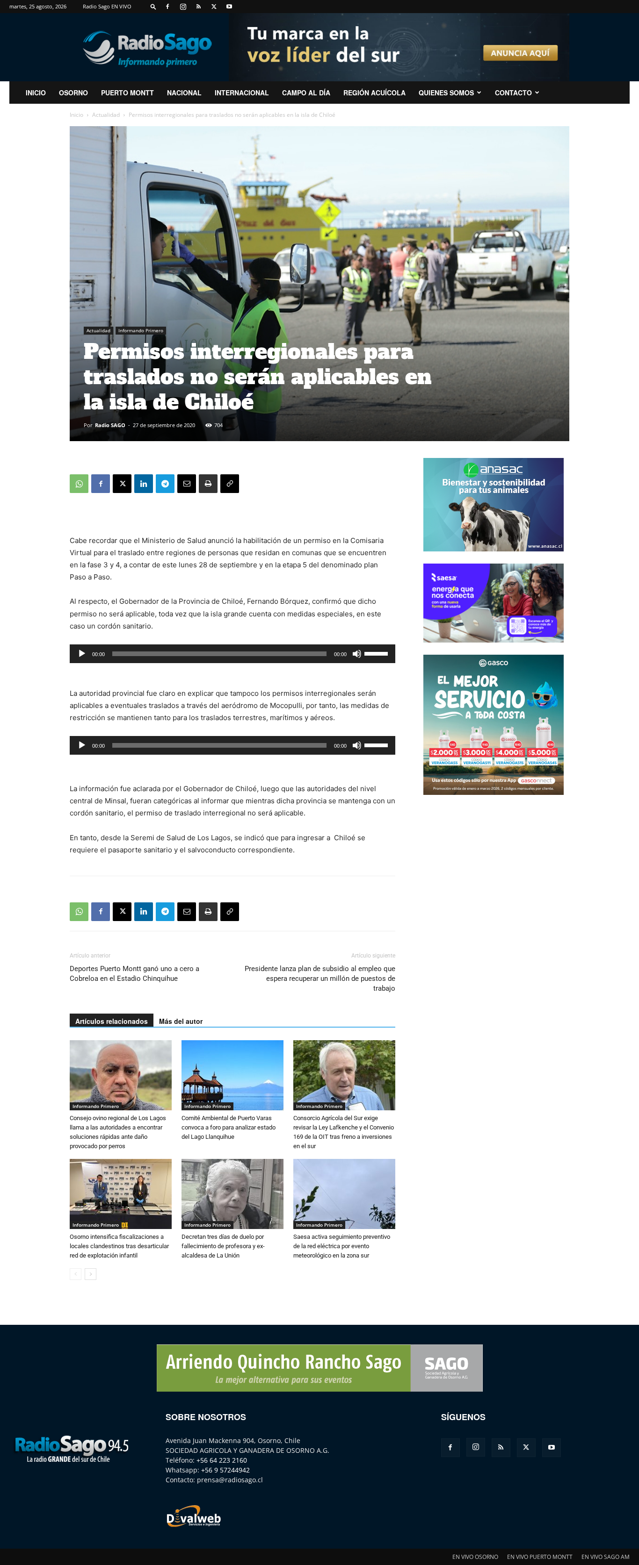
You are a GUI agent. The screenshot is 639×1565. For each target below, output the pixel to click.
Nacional (184, 92)
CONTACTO (513, 92)
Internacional (242, 92)
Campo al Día (306, 92)
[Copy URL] (229, 483)
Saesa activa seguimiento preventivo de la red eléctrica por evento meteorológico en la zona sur (341, 1246)
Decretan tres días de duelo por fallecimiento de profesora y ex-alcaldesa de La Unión (223, 1246)
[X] (214, 6)
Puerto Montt (127, 92)
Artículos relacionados (111, 1021)
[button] (153, 6)
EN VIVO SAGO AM (605, 1557)
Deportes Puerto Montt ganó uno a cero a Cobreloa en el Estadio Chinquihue (134, 974)
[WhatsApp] (79, 483)
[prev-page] (75, 1274)
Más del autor (181, 1021)
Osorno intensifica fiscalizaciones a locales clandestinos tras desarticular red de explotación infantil (119, 1246)
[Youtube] (229, 6)
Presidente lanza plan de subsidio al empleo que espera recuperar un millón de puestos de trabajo (320, 979)
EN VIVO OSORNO (475, 1557)
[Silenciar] (357, 653)
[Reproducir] (82, 653)
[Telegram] (165, 483)
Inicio (76, 115)
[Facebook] (167, 6)
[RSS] (198, 6)
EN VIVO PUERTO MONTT (540, 1557)
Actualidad (106, 115)
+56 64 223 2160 (221, 1460)
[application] (232, 653)
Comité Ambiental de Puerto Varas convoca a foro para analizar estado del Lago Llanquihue (229, 1127)
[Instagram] (183, 6)
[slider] (377, 652)
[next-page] (90, 1274)
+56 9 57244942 (225, 1469)
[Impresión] (208, 483)
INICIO (36, 92)
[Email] (186, 483)
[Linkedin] (143, 483)
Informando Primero (140, 330)
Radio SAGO (110, 425)
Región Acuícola (374, 92)
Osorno (73, 92)
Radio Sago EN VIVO (107, 6)
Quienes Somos (446, 92)
